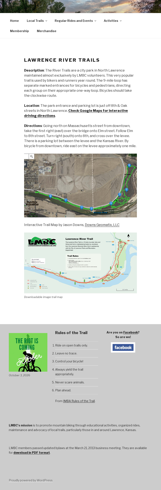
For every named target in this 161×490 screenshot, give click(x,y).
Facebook (130, 332)
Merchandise (46, 31)
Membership (19, 31)
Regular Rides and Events (74, 20)
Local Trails (35, 20)
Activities (111, 20)
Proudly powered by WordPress (31, 480)
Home (14, 20)
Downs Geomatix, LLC (102, 225)
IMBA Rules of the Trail (79, 401)
